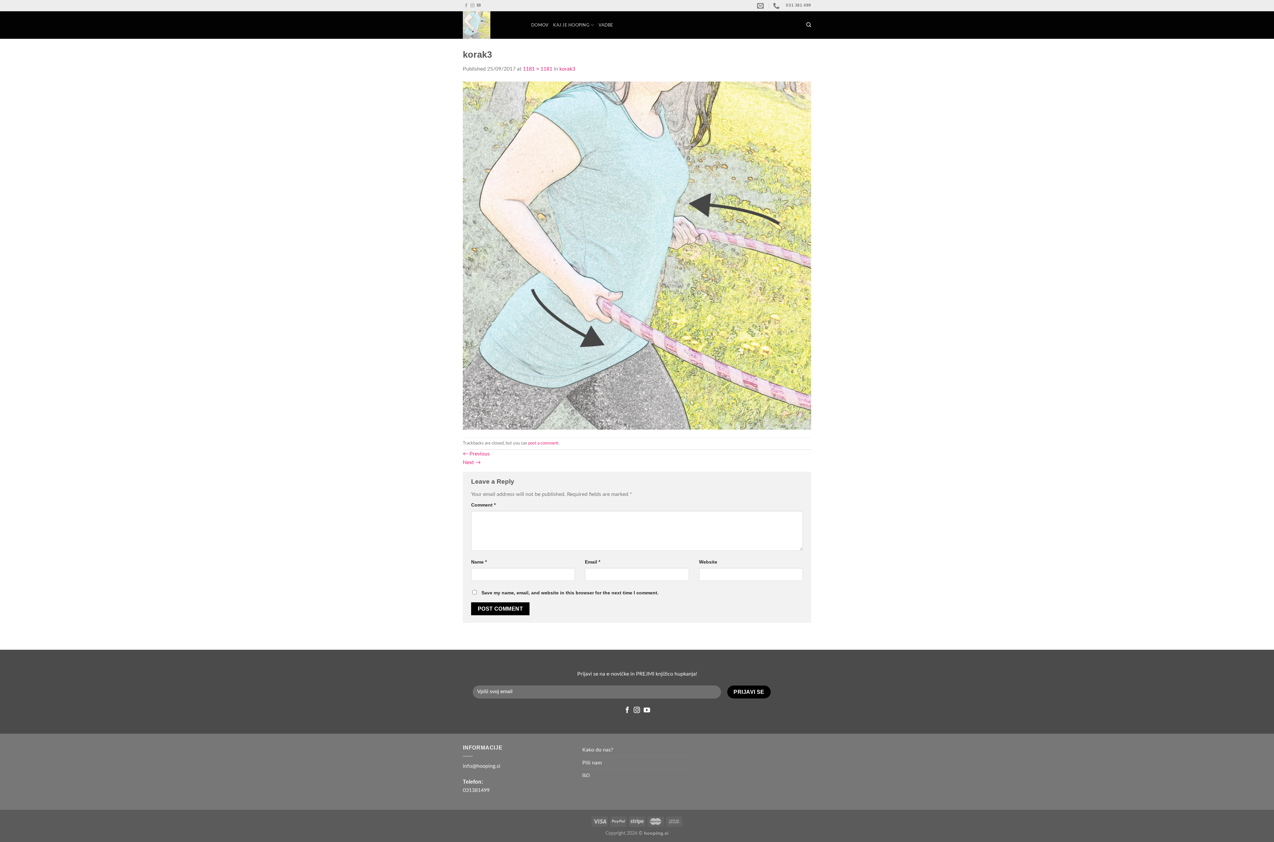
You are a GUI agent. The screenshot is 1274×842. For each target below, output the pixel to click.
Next (472, 462)
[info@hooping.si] (761, 5)
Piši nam (592, 762)
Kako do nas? (597, 749)
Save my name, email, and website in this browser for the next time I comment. (570, 592)
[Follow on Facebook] (466, 5)
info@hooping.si (481, 766)
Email (592, 562)
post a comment (543, 443)
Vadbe (606, 25)
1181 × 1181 (537, 69)
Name (479, 562)
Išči (586, 775)
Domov (539, 25)
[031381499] (777, 5)
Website (708, 562)
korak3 (567, 69)
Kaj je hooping (571, 25)
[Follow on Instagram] (472, 5)
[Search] (808, 25)
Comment (483, 505)
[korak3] (637, 255)
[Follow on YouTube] (479, 5)
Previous (476, 453)
